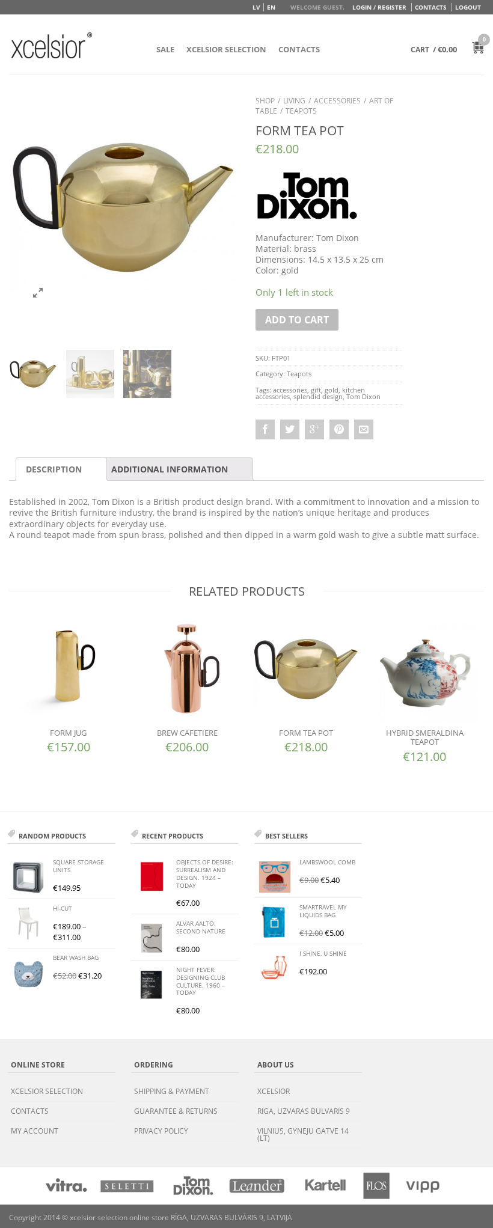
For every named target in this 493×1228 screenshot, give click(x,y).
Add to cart (297, 319)
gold (331, 389)
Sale (165, 49)
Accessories (337, 101)
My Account (34, 1131)
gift (316, 389)
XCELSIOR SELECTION (226, 49)
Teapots (301, 111)
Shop (265, 101)
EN (271, 7)
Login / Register (379, 7)
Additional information (169, 469)
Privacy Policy (161, 1131)
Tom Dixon (363, 396)
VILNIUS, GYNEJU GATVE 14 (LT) (303, 1134)
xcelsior (273, 1091)
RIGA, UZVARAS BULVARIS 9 (303, 1111)
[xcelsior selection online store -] (51, 45)
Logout (468, 7)
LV (256, 7)
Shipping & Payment (171, 1091)
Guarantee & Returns (176, 1111)
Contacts (431, 7)
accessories (290, 389)
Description (54, 469)
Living (294, 101)
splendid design (318, 396)
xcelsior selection (47, 1091)
